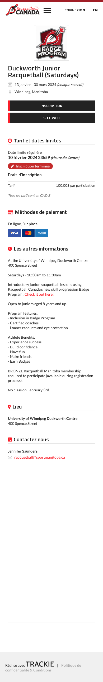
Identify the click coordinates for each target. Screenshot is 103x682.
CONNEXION (74, 10)
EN (95, 10)
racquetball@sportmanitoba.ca (39, 457)
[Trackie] (40, 665)
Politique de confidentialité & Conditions (43, 667)
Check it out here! (39, 294)
